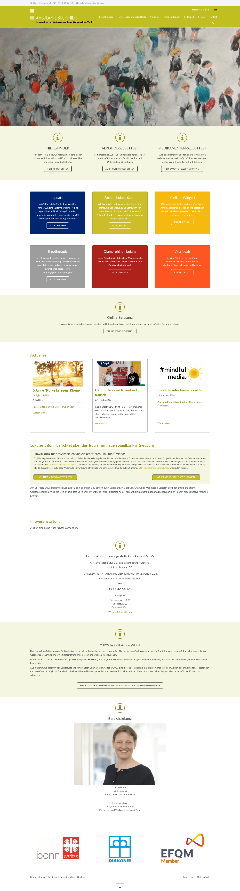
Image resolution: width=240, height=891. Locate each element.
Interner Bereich (200, 9)
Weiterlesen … (40, 412)
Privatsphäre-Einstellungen (63, 464)
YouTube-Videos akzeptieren (55, 477)
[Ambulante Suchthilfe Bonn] (215, 9)
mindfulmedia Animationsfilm (180, 390)
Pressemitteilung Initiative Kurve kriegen (53, 406)
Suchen (213, 23)
